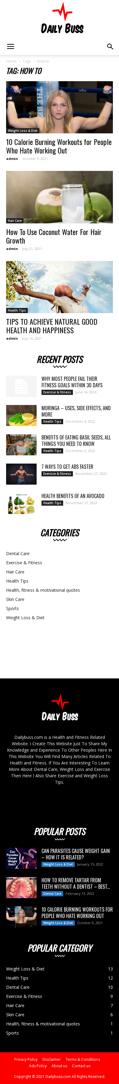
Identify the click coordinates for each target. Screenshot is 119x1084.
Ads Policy (38, 1065)
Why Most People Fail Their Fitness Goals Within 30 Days (72, 382)
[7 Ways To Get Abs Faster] (21, 474)
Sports (12, 608)
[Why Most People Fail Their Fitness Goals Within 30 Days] (21, 386)
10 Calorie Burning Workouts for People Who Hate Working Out (59, 146)
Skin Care (15, 599)
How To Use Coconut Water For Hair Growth (54, 236)
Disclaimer (51, 1059)
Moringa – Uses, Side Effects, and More (76, 411)
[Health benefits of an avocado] (21, 503)
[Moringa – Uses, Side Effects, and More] (21, 415)
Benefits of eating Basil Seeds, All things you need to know (76, 440)
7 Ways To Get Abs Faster (67, 466)
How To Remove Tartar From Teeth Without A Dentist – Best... (75, 883)
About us (59, 1065)
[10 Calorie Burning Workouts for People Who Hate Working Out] (59, 107)
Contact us (81, 1065)
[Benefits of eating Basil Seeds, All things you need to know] (21, 444)
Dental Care (18, 553)
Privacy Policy (26, 1059)
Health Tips (17, 310)
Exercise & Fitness (57, 392)
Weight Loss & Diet (23, 130)
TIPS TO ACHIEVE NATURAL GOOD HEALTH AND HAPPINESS (51, 325)
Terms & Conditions (83, 1059)
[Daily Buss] (59, 19)
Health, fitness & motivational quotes (43, 590)
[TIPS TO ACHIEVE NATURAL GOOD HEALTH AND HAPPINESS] (59, 287)
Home (11, 61)
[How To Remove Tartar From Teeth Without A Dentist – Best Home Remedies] (21, 887)
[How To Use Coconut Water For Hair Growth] (59, 197)
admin (12, 158)
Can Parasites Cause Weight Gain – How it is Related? (75, 854)
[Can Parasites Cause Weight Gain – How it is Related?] (21, 858)
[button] (110, 46)
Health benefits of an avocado (72, 496)
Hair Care (15, 221)
